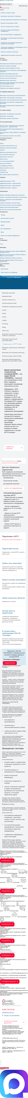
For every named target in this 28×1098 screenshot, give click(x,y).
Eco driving (5, 323)
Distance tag (5, 330)
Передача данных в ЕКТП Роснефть (12, 344)
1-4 (1, 857)
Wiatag (4, 327)
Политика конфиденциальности (10, 1025)
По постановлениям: (6, 122)
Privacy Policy (9, 1041)
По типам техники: (5, 110)
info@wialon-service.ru (8, 1012)
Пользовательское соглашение (10, 1027)
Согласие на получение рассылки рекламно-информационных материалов (13, 1031)
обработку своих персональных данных (13, 978)
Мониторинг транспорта (8, 293)
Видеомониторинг (7, 296)
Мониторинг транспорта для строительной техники (13, 348)
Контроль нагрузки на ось (9, 299)
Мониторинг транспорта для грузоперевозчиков (9, 339)
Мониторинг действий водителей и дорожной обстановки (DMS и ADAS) (12, 360)
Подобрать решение (10, 447)
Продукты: (3, 139)
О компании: (3, 240)
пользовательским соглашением (17, 975)
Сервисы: (3, 177)
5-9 (4, 857)
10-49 (7, 857)
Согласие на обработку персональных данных (12, 1029)
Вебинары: (3, 247)
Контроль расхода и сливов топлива (11, 356)
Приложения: (4, 191)
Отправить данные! (9, 981)
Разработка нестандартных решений (12, 306)
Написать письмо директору (10, 1022)
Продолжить (6, 860)
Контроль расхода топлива (9, 303)
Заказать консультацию (11, 539)
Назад (3, 943)
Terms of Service (20, 1041)
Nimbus (4, 313)
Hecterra (4, 310)
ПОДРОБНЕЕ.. (17, 277)
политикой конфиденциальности (19, 973)
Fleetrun (4, 317)
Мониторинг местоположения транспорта (13, 352)
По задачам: (3, 60)
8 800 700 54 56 (23, 6)
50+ (11, 857)
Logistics (4, 320)
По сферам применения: (7, 91)
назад (3, 894)
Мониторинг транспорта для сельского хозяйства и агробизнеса (12, 334)
